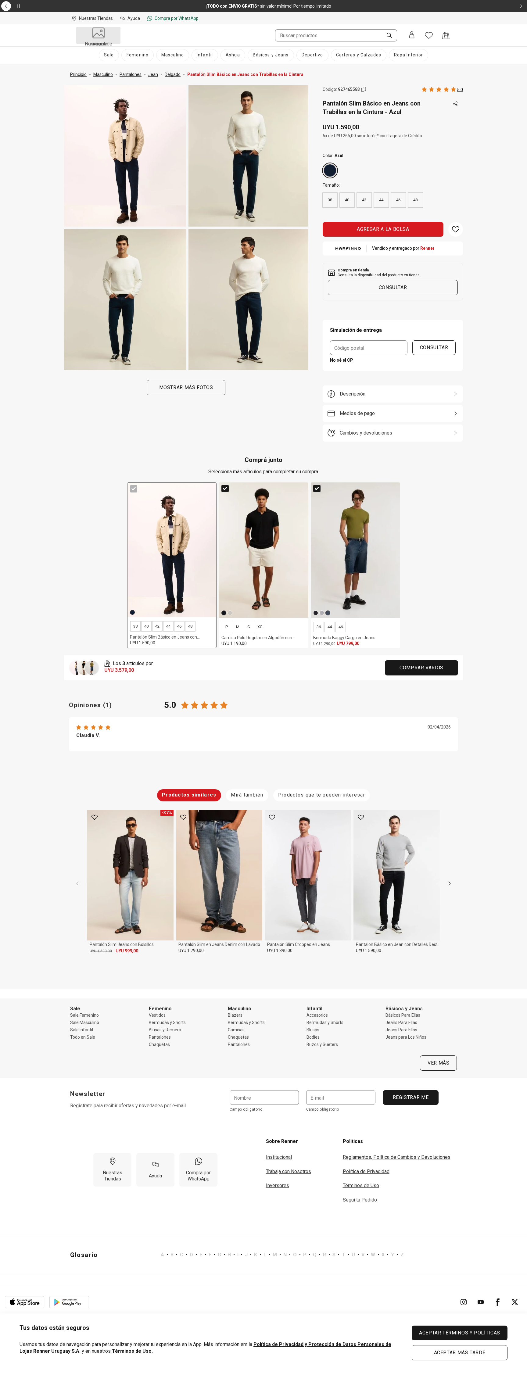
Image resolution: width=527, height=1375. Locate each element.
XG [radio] (260, 627)
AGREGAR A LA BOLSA (383, 229)
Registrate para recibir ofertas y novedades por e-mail (128, 1105)
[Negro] (223, 613)
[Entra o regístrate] (411, 35)
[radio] (330, 170)
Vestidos (157, 1015)
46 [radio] (398, 200)
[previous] (77, 883)
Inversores (277, 1185)
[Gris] (321, 613)
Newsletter (88, 1093)
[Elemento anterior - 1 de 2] (6, 6)
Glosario (84, 1255)
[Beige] (230, 613)
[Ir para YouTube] (480, 1302)
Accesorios (317, 1015)
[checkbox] (133, 488)
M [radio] (237, 627)
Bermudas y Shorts (167, 1022)
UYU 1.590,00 (101, 951)
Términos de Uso (361, 1185)
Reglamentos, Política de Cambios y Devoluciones (396, 1157)
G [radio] (248, 627)
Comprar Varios (421, 668)
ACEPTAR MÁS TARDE (460, 1352)
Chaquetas (159, 1044)
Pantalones (160, 1037)
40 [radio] (347, 200)
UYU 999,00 (127, 950)
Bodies (313, 1037)
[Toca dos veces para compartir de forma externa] (455, 104)
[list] (282, 1254)
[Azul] (330, 170)
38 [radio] (330, 200)
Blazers (235, 1015)
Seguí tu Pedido (360, 1200)
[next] (449, 883)
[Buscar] (387, 35)
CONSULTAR (434, 347)
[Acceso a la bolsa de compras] (446, 35)
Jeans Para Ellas (401, 1022)
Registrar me (410, 1097)
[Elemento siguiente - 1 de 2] (521, 6)
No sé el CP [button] (341, 360)
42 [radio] (364, 200)
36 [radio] (319, 627)
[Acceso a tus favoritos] (428, 35)
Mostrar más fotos (186, 387)
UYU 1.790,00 (191, 950)
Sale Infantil (81, 1029)
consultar (393, 287)
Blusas (313, 1029)
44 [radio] (381, 200)
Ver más (438, 1063)
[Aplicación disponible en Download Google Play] (69, 1302)
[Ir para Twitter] (514, 1302)
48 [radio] (415, 200)
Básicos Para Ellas (402, 1015)
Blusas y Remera (165, 1029)
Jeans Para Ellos (401, 1029)
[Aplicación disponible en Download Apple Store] (25, 1302)
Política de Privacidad (366, 1171)
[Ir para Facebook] (497, 1302)
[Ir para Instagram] (463, 1302)
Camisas (236, 1029)
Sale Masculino (84, 1022)
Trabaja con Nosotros (288, 1171)
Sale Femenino (84, 1015)
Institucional (279, 1157)
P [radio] (226, 627)
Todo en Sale (82, 1037)
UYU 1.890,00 (279, 950)
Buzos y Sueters (322, 1044)
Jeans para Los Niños (405, 1037)
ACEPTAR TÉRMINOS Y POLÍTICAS (459, 1333)
